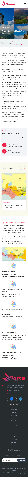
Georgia (14, 412)
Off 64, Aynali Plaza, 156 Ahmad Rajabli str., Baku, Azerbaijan (15, 386)
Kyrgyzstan (14, 421)
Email (15, 151)
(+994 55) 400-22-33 (15, 390)
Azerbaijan (14, 409)
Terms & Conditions (9, 473)
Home (14, 42)
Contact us (14, 445)
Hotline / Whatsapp (15, 145)
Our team (14, 442)
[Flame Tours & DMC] (8, 3)
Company (14, 439)
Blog (14, 433)
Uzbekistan (14, 418)
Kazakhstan (14, 415)
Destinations (18, 44)
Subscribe (22, 460)
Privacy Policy (21, 473)
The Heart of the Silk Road (17, 205)
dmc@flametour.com (15, 394)
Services (14, 431)
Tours (14, 436)
